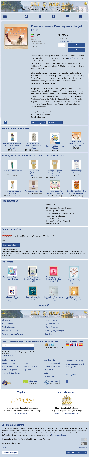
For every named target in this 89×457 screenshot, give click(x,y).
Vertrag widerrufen (73, 374)
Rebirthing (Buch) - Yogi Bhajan (55, 147)
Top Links (49, 334)
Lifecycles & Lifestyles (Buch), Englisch (32, 298)
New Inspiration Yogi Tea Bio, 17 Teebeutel (55, 192)
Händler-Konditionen (10, 366)
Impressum (49, 370)
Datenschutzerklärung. (59, 435)
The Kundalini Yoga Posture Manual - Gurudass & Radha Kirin (53, 299)
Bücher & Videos (51, 327)
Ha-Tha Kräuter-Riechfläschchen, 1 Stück (33, 145)
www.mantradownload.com (66, 413)
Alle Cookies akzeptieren (77, 452)
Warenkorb (80, 16)
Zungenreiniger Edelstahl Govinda (76, 171)
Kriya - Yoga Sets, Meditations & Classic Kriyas (74, 282)
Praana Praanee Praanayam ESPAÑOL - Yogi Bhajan (76, 143)
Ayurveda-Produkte (52, 323)
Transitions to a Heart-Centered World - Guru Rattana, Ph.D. (53, 279)
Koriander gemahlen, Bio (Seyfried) (12, 192)
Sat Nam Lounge (30, 366)
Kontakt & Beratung (52, 366)
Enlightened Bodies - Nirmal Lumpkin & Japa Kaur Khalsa (74, 299)
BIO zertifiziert (33, 381)
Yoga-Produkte (8, 323)
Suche (26, 16)
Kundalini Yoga (51, 320)
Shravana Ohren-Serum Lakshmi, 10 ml (12, 171)
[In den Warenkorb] (76, 45)
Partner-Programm (9, 370)
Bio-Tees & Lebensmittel (11, 330)
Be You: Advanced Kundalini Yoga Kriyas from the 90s (33, 279)
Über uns (69, 370)
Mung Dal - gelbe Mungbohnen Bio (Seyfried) (34, 172)
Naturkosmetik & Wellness (12, 334)
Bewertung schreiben (11, 245)
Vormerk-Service (30, 363)
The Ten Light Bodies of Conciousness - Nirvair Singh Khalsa (12, 299)
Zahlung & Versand (52, 363)
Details (4, 447)
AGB (46, 373)
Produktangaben (38, 122)
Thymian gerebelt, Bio (33, 191)
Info (53, 16)
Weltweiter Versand (52, 341)
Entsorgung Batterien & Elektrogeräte (75, 365)
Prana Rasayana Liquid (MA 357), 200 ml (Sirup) (12, 145)
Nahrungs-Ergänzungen (54, 330)
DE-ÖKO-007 (33, 383)
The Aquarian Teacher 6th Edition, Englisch (12, 278)
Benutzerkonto (40, 16)
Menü (11, 16)
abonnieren (18, 349)
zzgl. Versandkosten (65, 41)
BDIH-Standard (55, 383)
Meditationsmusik (9, 327)
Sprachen (67, 16)
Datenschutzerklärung (74, 360)
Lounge (45, 316)
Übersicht (6, 320)
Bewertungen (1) (55, 122)
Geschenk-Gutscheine (11, 373)
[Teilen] (5, 122)
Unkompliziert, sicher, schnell (53, 347)
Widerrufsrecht (50, 376)
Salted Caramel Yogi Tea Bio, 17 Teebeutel (76, 192)
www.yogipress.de (22, 413)
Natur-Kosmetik (55, 381)
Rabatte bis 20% (8, 363)
